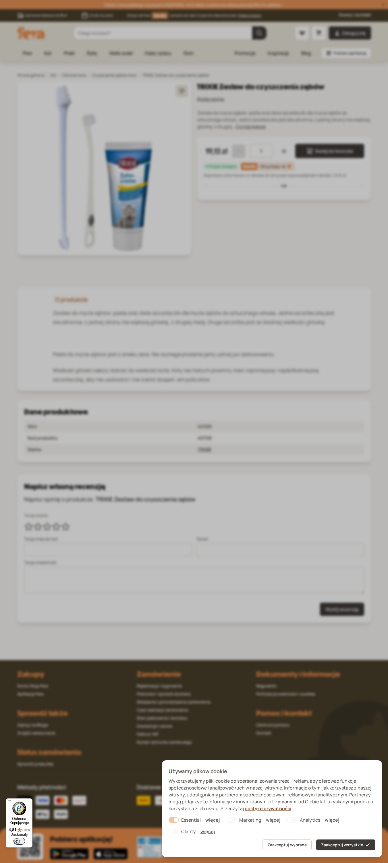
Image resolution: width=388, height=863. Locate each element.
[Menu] (9, 801)
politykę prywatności (268, 808)
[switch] (19, 841)
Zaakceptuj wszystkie (342, 845)
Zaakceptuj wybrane (287, 845)
